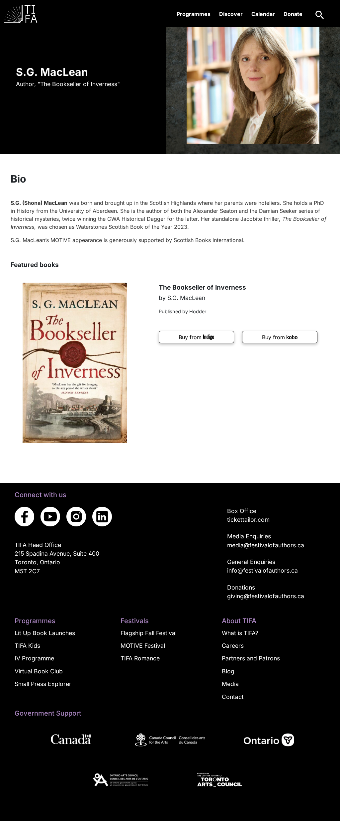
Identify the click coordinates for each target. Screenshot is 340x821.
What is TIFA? (240, 632)
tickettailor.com (248, 519)
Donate (293, 14)
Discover (231, 14)
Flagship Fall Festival (149, 632)
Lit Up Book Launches (45, 632)
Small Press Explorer (43, 683)
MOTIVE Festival (143, 645)
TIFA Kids (27, 645)
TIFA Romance (140, 658)
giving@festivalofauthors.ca (265, 596)
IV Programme (34, 658)
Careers (233, 645)
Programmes (194, 14)
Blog (228, 671)
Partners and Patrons (251, 658)
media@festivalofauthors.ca (265, 545)
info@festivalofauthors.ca (262, 570)
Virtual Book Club (39, 671)
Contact (233, 696)
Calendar (263, 14)
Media (230, 683)
